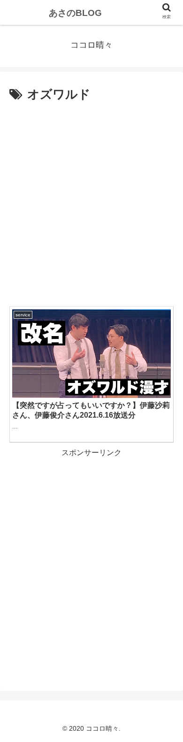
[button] (164, 732)
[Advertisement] (91, 201)
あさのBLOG (75, 13)
